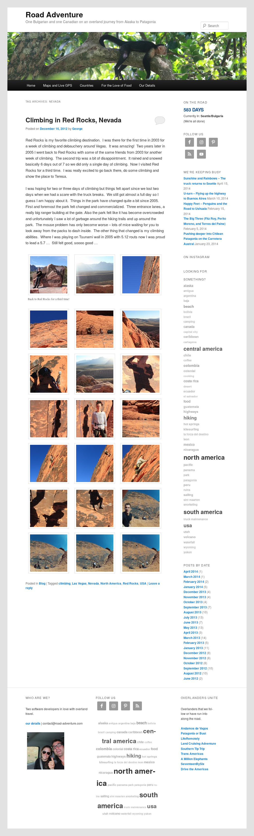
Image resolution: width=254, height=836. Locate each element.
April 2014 (191, 571)
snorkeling (190, 504)
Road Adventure (54, 14)
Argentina (190, 296)
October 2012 (193, 663)
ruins (187, 490)
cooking (189, 376)
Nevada (93, 583)
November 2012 (195, 658)
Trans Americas (192, 753)
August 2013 (192, 612)
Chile (187, 355)
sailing (188, 494)
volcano (190, 537)
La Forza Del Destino (196, 434)
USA (143, 583)
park (186, 475)
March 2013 (192, 637)
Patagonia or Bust (193, 733)
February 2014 (194, 581)
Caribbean (191, 336)
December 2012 (195, 653)
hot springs (191, 424)
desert (188, 386)
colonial (189, 371)
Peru (187, 485)
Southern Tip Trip (193, 748)
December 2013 (195, 592)
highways (191, 411)
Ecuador (189, 391)
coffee (187, 360)
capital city (191, 332)
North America (110, 583)
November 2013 (195, 597)
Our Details (147, 85)
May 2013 (190, 627)
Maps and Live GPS (57, 85)
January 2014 (193, 587)
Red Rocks (130, 583)
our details (33, 723)
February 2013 (194, 642)
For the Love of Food (116, 85)
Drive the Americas (194, 769)
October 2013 (193, 602)
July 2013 (190, 617)
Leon (186, 439)
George (77, 128)
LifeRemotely (190, 738)
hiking (190, 418)
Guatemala (191, 406)
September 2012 (195, 668)
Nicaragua (191, 449)
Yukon (188, 552)
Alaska (188, 285)
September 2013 (195, 607)
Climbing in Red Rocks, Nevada (73, 119)
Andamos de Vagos (194, 728)
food (187, 401)
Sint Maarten (192, 500)
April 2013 (191, 632)
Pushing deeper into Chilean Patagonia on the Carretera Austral (203, 238)
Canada (189, 326)
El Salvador (191, 396)
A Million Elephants (194, 759)
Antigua (188, 291)
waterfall (189, 542)
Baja (186, 301)
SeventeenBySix (192, 764)
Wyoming (190, 547)
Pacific (188, 464)
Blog (42, 583)
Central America (203, 348)
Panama (189, 470)
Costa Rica (191, 381)
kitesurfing (191, 429)
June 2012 (191, 678)
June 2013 (191, 622)
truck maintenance (196, 519)
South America (203, 512)
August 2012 (192, 673)
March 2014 (192, 576)
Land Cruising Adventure (198, 743)
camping (189, 321)
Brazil (187, 317)
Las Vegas (79, 583)
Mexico (189, 444)
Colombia (191, 365)
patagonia (190, 480)
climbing (64, 583)
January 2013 (193, 648)
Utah (187, 531)
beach (189, 306)
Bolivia (188, 312)
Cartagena (190, 342)
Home (31, 85)
